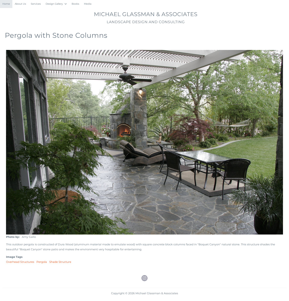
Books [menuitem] (75, 3)
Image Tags (14, 257)
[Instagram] (144, 278)
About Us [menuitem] (20, 3)
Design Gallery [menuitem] (54, 3)
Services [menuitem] (36, 3)
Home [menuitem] (6, 3)
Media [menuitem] (87, 3)
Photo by (12, 237)
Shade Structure (60, 262)
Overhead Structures (20, 262)
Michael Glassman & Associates (145, 14)
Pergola (41, 262)
